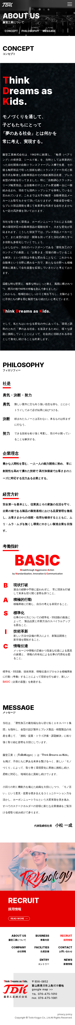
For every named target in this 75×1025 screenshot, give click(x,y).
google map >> (42, 989)
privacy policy (65, 1014)
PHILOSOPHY (30, 30)
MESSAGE (49, 30)
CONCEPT (11, 30)
